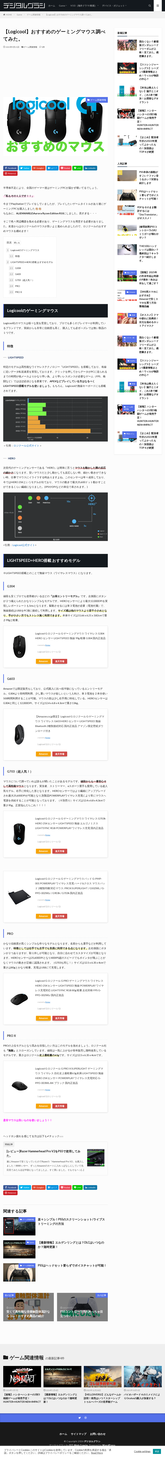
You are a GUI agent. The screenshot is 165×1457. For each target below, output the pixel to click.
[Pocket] (65, 168)
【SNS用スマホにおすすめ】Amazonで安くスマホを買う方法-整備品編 (148, 299)
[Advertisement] (55, 72)
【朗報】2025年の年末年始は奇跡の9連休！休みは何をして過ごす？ (149, 278)
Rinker (47, 645)
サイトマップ (78, 1433)
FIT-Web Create (78, 1445)
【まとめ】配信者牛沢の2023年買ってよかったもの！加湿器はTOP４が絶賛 (149, 144)
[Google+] (39, 168)
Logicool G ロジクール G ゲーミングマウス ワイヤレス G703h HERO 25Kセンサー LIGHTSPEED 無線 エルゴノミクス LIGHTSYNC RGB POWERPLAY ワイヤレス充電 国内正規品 (70, 823)
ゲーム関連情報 (33, 14)
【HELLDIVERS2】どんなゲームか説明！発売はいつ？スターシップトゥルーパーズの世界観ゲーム (102, 1398)
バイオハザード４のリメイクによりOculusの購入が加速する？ (142, 1396)
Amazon (43, 661)
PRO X (16, 292)
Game (62, 5)
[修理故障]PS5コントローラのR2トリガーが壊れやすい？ (149, 232)
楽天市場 (59, 661)
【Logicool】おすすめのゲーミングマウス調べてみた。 (69, 14)
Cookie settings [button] (142, 1451)
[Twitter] (25, 168)
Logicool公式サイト (23, 544)
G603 (15, 274)
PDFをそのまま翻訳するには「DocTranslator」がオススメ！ (148, 213)
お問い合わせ (98, 1433)
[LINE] (77, 168)
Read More (97, 1453)
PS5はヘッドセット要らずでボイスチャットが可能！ (72, 1265)
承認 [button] (157, 1451)
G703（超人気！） (22, 280)
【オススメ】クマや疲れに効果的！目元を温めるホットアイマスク (149, 320)
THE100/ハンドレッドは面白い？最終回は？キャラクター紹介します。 (149, 253)
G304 (15, 268)
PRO (15, 286)
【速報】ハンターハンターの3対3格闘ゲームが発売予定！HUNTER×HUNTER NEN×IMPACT (148, 119)
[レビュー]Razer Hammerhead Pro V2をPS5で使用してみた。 (43, 1153)
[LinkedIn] (90, 168)
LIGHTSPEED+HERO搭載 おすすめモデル (30, 262)
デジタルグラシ (92, 1441)
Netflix (132, 361)
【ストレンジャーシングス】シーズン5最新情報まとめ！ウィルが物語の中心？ (149, 71)
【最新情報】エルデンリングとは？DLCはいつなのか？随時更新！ (71, 1245)
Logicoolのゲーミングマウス (23, 250)
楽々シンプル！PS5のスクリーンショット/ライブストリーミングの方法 (71, 1221)
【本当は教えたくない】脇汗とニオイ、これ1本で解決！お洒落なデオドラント (149, 95)
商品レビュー (129, 435)
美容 (133, 315)
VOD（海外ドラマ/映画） (83, 5)
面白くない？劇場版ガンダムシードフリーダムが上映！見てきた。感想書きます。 (149, 48)
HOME (9, 14)
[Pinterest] (10, 173)
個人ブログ (131, 273)
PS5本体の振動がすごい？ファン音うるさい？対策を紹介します (149, 177)
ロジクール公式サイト (26, 445)
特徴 (15, 256)
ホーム (51, 5)
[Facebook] (10, 168)
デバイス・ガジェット (113, 5)
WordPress (108, 1445)
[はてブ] (52, 168)
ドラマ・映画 (129, 339)
